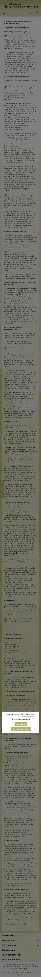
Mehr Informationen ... (28, 716)
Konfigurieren (21, 724)
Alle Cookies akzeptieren (21, 729)
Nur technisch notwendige (21, 720)
